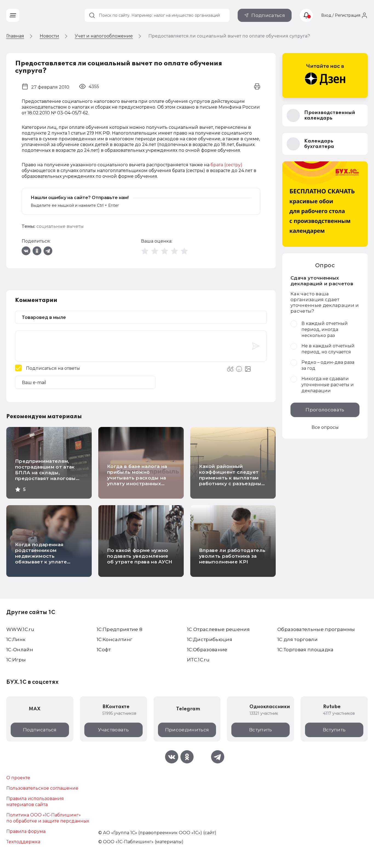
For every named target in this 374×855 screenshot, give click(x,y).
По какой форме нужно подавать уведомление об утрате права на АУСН (139, 556)
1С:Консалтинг (114, 639)
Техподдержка (23, 841)
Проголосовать (325, 409)
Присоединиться (187, 729)
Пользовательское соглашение (42, 788)
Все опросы (325, 427)
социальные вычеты (60, 226)
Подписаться (268, 15)
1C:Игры (16, 659)
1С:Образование (207, 649)
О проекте (18, 777)
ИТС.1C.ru (198, 659)
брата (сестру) (226, 164)
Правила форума (25, 831)
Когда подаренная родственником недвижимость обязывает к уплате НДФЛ (41, 556)
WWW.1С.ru (20, 629)
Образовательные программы (316, 629)
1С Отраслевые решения (218, 629)
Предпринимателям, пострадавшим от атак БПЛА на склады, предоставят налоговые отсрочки (47, 472)
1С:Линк (15, 639)
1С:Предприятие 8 (119, 629)
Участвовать (113, 729)
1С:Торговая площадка (305, 649)
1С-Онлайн (19, 649)
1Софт (104, 649)
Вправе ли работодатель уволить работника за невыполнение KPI (232, 556)
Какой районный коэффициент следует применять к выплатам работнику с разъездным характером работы (232, 478)
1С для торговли (297, 639)
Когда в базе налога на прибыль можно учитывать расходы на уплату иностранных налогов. (137, 478)
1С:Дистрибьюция (209, 639)
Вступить (260, 729)
